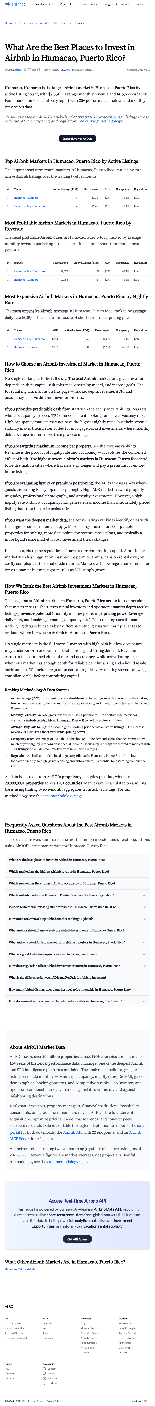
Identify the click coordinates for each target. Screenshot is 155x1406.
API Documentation (14, 1328)
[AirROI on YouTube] (34, 69)
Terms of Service (36, 1401)
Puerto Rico (60, 23)
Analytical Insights (127, 1328)
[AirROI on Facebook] (38, 69)
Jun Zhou (65, 70)
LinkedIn (52, 1368)
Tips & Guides (87, 1328)
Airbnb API (73, 1132)
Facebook (53, 1383)
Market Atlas (125, 1323)
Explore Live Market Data (77, 138)
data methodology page (62, 796)
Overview (47, 1323)
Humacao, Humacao (26, 198)
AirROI (18, 70)
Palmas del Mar (27, 1269)
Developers (42, 4)
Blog (107, 4)
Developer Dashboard (16, 1337)
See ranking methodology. (100, 121)
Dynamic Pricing (127, 1337)
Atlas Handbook (88, 1337)
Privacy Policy (53, 1401)
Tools (45, 1333)
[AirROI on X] (25, 69)
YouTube (52, 1378)
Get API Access (77, 1239)
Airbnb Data (26, 23)
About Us (9, 1378)
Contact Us (10, 1373)
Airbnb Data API (13, 1323)
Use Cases (47, 1337)
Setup (45, 1328)
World (43, 23)
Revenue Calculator (128, 1333)
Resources (89, 4)
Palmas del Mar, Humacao (29, 206)
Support (141, 4)
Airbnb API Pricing (14, 1333)
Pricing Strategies (89, 1342)
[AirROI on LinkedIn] (29, 69)
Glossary (122, 4)
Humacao (11, 1269)
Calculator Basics (89, 1333)
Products (66, 4)
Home (8, 23)
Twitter (51, 1373)
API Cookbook (88, 1347)
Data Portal (124, 1347)
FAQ (7, 1368)
